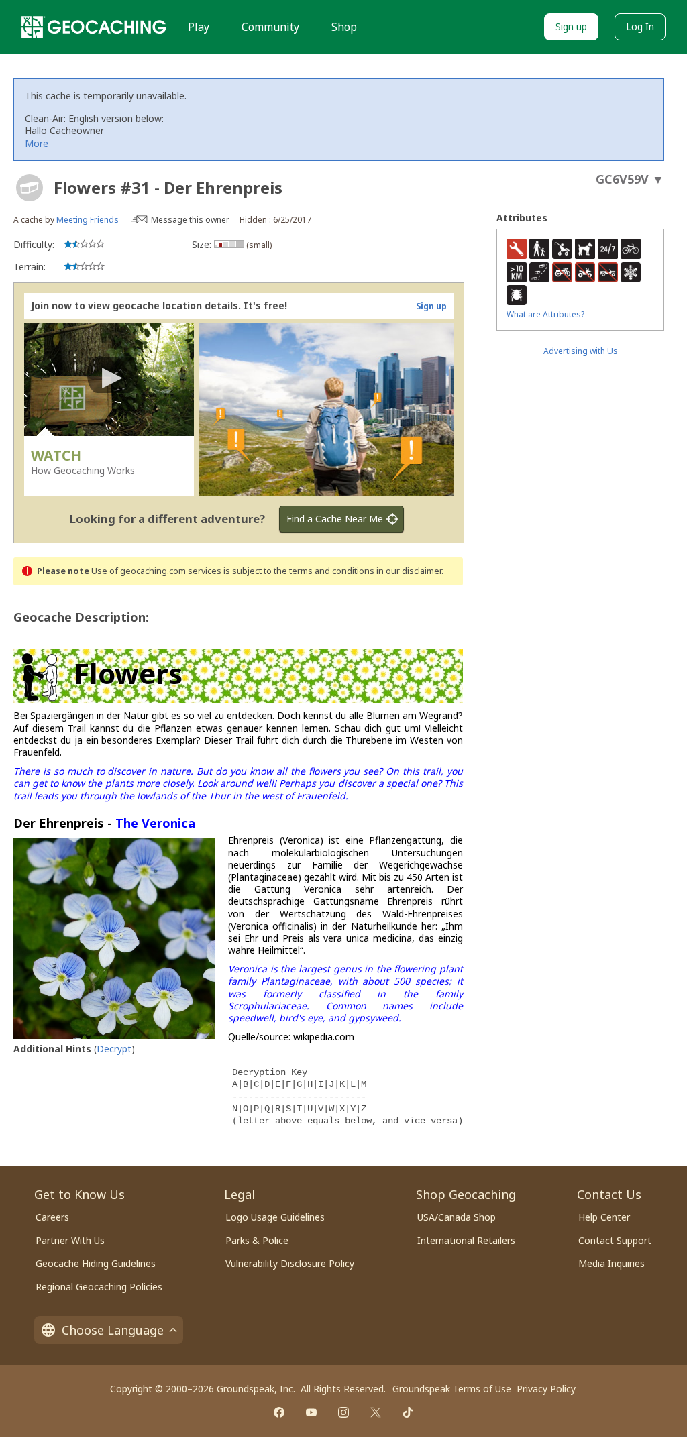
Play (198, 26)
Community (270, 26)
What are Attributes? (545, 314)
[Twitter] (376, 1412)
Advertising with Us (580, 351)
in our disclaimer (408, 571)
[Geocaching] (93, 26)
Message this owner (190, 219)
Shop (344, 26)
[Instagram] (343, 1412)
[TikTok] (408, 1412)
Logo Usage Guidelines (275, 1217)
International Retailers (466, 1240)
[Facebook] (279, 1412)
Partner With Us (70, 1240)
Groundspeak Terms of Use (451, 1388)
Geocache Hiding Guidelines (96, 1263)
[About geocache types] (29, 188)
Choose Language (113, 1330)
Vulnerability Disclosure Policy (289, 1263)
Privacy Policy (546, 1388)
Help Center (604, 1217)
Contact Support (614, 1240)
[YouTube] (311, 1412)
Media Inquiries (611, 1263)
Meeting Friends (87, 219)
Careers (52, 1217)
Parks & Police (256, 1240)
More (36, 143)
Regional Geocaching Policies (99, 1286)
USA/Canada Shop (456, 1217)
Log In (640, 26)
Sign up (571, 26)
